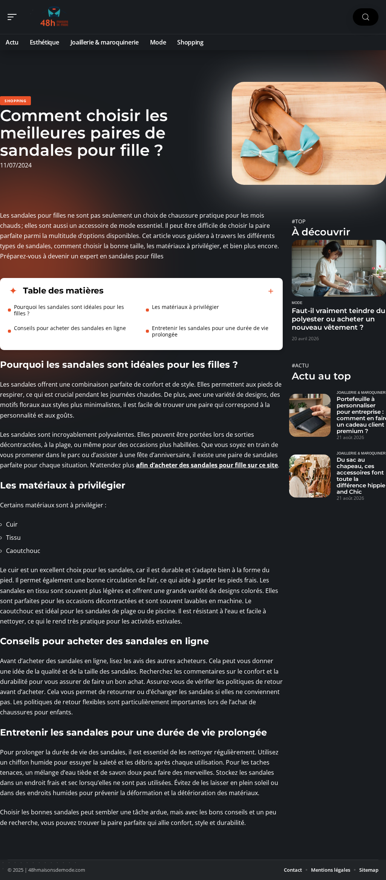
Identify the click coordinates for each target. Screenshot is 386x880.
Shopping (15, 100)
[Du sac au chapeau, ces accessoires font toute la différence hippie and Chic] (310, 476)
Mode (297, 303)
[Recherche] (365, 17)
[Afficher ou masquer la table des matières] (189, 291)
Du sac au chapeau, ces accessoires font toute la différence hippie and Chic (361, 475)
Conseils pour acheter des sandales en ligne (70, 328)
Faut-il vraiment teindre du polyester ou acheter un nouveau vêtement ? (338, 319)
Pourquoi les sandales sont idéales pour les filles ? (69, 310)
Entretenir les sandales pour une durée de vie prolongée (210, 331)
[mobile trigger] (14, 17)
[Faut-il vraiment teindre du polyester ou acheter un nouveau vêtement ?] (339, 268)
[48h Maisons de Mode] (54, 17)
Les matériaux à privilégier (185, 306)
